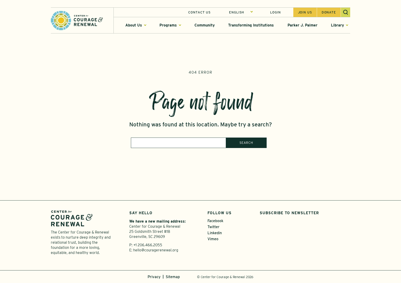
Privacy (154, 277)
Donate (329, 12)
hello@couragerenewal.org (155, 250)
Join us (305, 12)
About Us (133, 25)
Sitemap (173, 277)
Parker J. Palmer (302, 25)
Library (337, 25)
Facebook (215, 221)
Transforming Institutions (251, 25)
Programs (168, 25)
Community (204, 25)
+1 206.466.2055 (147, 245)
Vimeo (212, 239)
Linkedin (214, 233)
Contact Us (199, 12)
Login (275, 12)
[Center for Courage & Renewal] (77, 20)
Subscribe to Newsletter (289, 213)
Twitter (213, 227)
